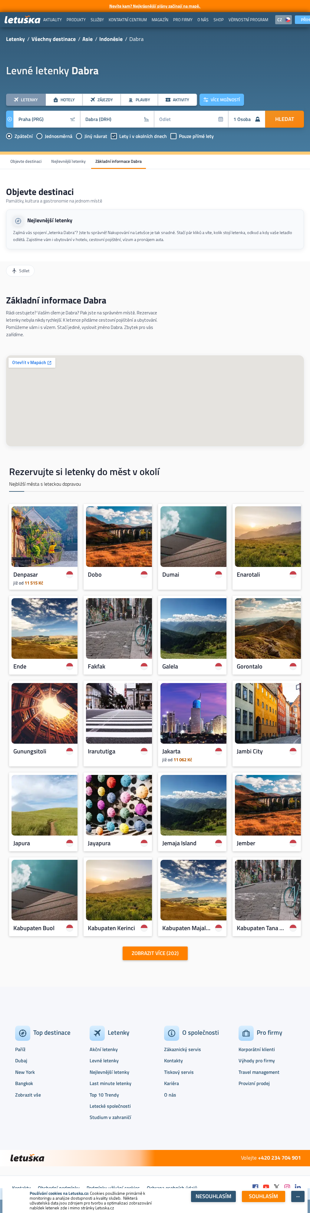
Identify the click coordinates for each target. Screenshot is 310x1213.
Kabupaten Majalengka (187, 928)
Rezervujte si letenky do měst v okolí (84, 471)
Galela (170, 666)
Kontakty (173, 1060)
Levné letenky (104, 1060)
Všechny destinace (53, 39)
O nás (170, 1094)
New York (25, 1072)
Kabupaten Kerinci (111, 928)
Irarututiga (101, 751)
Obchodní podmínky (59, 1188)
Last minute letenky (110, 1083)
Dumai (170, 574)
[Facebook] (255, 1187)
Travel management (259, 1072)
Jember (246, 843)
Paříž (20, 1049)
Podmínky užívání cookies (113, 1188)
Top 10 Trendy (104, 1094)
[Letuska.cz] (23, 19)
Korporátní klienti (257, 1049)
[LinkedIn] (298, 1187)
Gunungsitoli (29, 751)
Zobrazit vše (28, 1094)
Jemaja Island (179, 843)
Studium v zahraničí (110, 1117)
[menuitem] (52, 19)
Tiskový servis (179, 1072)
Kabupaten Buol (33, 928)
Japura (21, 843)
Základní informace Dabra (118, 161)
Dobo (95, 574)
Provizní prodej (254, 1083)
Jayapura (99, 843)
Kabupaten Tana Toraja (261, 928)
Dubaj (21, 1060)
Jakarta (171, 751)
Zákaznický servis (182, 1049)
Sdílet (24, 270)
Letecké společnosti (110, 1106)
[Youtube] (266, 1187)
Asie (87, 39)
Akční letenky (104, 1049)
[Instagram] (287, 1187)
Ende (19, 666)
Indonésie (111, 39)
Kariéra (171, 1083)
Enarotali (248, 574)
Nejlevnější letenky (68, 161)
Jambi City (250, 751)
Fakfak (96, 666)
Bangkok (24, 1083)
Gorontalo (249, 666)
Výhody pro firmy (257, 1060)
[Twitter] (277, 1187)
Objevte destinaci (25, 161)
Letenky (15, 39)
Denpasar (25, 574)
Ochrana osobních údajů (172, 1188)
